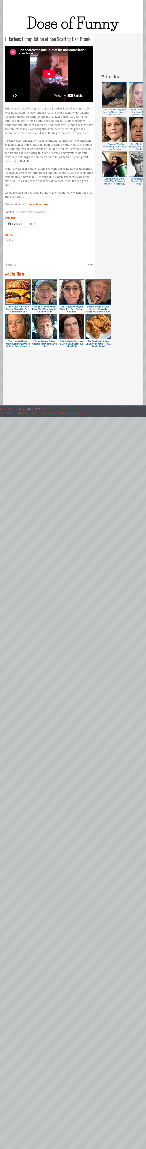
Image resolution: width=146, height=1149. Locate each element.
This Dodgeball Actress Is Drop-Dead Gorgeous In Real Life (71, 344)
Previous (10, 264)
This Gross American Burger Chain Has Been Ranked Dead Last (18, 309)
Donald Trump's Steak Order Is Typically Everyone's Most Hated (98, 309)
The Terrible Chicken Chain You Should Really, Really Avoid (98, 344)
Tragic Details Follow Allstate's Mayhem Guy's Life (44, 344)
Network (80, 413)
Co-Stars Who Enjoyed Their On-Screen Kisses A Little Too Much (114, 112)
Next (90, 264)
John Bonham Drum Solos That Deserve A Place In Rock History (114, 181)
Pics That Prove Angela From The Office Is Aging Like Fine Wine (44, 309)
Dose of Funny (9, 409)
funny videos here (36, 204)
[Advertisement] (122, 51)
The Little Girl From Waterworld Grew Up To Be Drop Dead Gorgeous (18, 344)
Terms (36, 413)
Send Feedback (9, 413)
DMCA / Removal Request (57, 413)
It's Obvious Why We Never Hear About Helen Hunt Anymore (114, 146)
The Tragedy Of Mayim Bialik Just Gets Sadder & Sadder (71, 309)
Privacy (25, 413)
